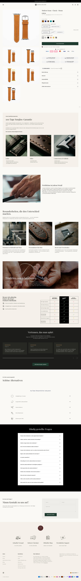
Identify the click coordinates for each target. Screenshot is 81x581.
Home (4, 556)
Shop (4, 558)
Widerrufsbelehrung (22, 560)
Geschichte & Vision (7, 560)
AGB (19, 558)
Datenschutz (20, 564)
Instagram (46, 562)
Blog (4, 562)
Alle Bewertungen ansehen (40, 364)
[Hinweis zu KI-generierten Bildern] (79, 107)
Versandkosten (48, 14)
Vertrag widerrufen (22, 567)
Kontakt (4, 564)
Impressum (20, 556)
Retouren (20, 562)
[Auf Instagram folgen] (3, 573)
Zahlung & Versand (21, 566)
